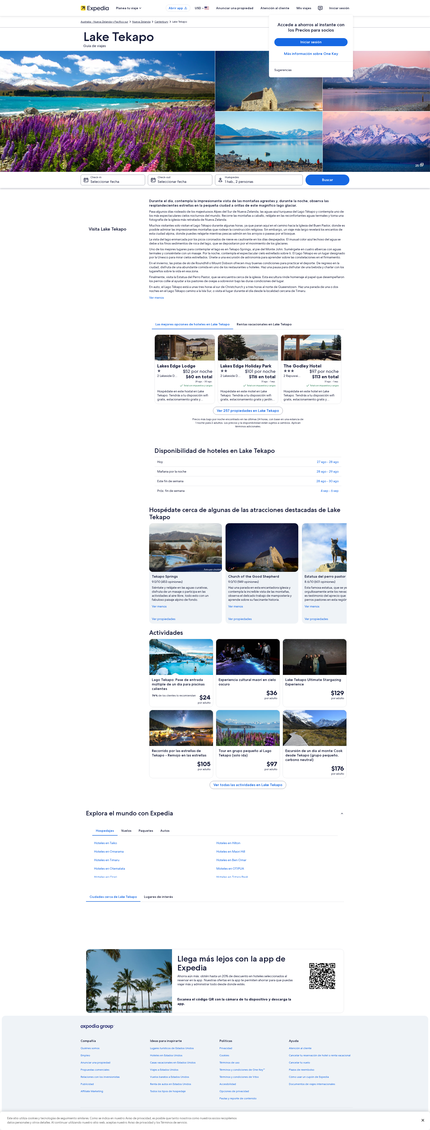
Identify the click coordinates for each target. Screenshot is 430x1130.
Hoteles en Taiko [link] (105, 843)
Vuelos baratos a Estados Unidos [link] (169, 1077)
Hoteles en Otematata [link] (109, 868)
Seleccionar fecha (104, 181)
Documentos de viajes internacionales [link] (312, 1084)
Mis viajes (304, 8)
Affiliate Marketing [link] (92, 1091)
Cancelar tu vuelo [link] (299, 1062)
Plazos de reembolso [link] (301, 1070)
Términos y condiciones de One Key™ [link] (242, 1070)
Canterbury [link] (161, 22)
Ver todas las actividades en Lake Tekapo (247, 785)
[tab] (192, 324)
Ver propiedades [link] (163, 619)
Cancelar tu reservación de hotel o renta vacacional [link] (319, 1055)
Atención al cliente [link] (300, 1048)
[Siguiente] (346, 573)
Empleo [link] (85, 1055)
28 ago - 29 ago (328, 471)
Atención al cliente (274, 8)
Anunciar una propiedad (234, 8)
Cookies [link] (224, 1055)
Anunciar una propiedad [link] (95, 1062)
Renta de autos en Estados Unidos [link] (170, 1084)
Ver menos (156, 298)
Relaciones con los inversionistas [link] (100, 1077)
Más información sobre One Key (311, 54)
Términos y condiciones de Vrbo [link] (239, 1077)
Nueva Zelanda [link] (141, 22)
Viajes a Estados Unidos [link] (164, 1070)
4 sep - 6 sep (330, 491)
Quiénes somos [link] (90, 1048)
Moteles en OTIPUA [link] (230, 868)
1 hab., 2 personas (239, 181)
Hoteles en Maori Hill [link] (230, 851)
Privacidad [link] (225, 1048)
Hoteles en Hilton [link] (228, 843)
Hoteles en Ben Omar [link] (231, 860)
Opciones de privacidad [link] (234, 1091)
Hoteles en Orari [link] (105, 877)
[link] (311, 70)
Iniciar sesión (339, 8)
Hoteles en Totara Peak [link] (232, 877)
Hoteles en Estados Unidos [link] (166, 1055)
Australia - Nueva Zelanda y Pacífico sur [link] (104, 22)
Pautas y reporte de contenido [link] (237, 1098)
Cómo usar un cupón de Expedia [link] (309, 1077)
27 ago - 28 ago (328, 462)
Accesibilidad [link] (227, 1084)
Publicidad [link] (87, 1084)
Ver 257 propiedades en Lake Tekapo (248, 410)
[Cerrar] (423, 1120)
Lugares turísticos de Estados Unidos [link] (172, 1048)
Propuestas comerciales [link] (95, 1070)
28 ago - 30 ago (327, 481)
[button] (215, 813)
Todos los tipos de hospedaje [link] (168, 1091)
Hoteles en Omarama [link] (109, 851)
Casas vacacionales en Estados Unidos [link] (173, 1062)
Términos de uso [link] (229, 1062)
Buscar (327, 180)
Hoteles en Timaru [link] (106, 860)
